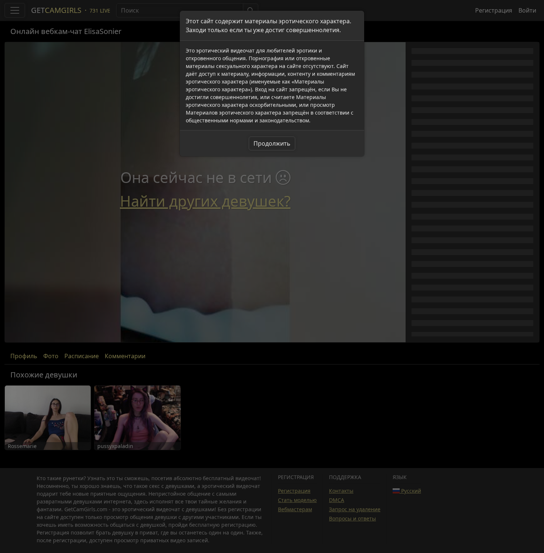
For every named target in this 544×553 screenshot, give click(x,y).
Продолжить (272, 143)
